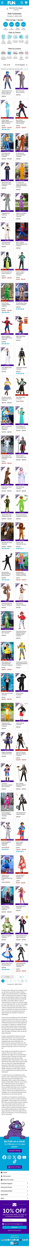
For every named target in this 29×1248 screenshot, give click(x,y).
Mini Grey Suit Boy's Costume (20, 91)
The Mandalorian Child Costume (21, 813)
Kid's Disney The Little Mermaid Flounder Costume (7, 663)
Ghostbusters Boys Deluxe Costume (21, 303)
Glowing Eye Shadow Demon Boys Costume (6, 574)
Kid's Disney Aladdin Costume (21, 604)
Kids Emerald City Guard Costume (7, 272)
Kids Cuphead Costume (20, 723)
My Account (7, 1176)
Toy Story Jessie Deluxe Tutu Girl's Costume (7, 399)
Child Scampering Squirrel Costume (7, 604)
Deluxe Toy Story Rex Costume (6, 632)
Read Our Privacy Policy (14, 1230)
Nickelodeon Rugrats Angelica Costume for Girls (21, 574)
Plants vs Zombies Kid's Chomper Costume (21, 215)
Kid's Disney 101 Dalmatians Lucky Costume (7, 457)
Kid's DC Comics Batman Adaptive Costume (21, 754)
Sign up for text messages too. (13, 1224)
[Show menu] (2, 3)
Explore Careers (15, 1151)
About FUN (4, 1194)
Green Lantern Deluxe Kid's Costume (20, 273)
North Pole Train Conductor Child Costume (6, 184)
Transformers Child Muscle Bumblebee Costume (21, 663)
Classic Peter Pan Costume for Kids (7, 515)
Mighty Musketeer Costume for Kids (7, 753)
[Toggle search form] (22, 3)
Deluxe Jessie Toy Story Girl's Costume (7, 428)
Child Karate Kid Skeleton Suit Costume (21, 965)
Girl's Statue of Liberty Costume (21, 427)
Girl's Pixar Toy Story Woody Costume (6, 155)
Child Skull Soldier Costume (21, 368)
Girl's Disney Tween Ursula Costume (6, 908)
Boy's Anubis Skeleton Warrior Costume (21, 785)
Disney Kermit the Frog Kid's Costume (21, 515)
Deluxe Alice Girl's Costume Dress (7, 964)
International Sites (6, 1191)
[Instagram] (9, 1157)
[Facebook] (4, 1157)
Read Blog (15, 1167)
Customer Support (6, 1183)
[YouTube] (24, 1157)
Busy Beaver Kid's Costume (7, 487)
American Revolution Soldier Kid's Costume (7, 785)
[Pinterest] (19, 1157)
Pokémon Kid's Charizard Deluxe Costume (7, 724)
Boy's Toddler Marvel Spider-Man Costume (21, 244)
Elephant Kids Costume (6, 214)
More (2, 1198)
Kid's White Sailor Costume (7, 368)
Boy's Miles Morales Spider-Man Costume (20, 121)
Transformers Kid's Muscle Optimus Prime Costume (7, 92)
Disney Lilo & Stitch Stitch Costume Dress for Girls (7, 878)
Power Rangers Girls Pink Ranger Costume (7, 814)
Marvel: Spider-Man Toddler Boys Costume (7, 338)
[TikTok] (15, 1161)
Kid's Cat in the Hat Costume (7, 694)
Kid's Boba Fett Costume (20, 398)
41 (26, 981)
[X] (14, 1157)
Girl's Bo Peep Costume (20, 487)
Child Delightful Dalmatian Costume (6, 843)
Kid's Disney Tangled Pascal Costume (6, 304)
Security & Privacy (6, 1187)
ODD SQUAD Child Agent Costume (21, 936)
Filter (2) (6, 65)
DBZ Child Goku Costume (20, 337)
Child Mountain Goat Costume (6, 243)
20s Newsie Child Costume (7, 543)
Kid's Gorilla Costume (19, 694)
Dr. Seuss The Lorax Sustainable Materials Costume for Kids (21, 185)
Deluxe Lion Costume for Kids (21, 543)
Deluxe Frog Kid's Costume (7, 936)
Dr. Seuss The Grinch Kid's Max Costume (21, 155)
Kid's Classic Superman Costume (19, 843)
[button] (26, 3)
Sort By (20, 65)
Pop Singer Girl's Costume (21, 907)
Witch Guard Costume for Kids (21, 456)
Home (5, 1172)
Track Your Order (8, 1180)
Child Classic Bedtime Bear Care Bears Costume (7, 121)
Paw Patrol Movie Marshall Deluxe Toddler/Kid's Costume (21, 634)
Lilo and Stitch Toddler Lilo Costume (20, 877)
